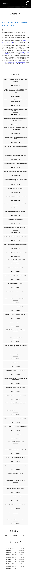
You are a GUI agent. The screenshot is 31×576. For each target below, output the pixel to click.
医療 (6, 535)
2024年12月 (14, 550)
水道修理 (15, 535)
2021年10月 (14, 557)
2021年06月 (14, 559)
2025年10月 (8, 550)
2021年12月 (21, 556)
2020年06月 (21, 565)
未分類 (10, 535)
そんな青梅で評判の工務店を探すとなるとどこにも (15, 62)
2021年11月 (8, 557)
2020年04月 (14, 566)
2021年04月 (8, 561)
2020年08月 (8, 565)
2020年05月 (8, 566)
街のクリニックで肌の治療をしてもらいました (15, 24)
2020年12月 (14, 563)
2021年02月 (21, 561)
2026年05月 (21, 547)
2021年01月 (8, 563)
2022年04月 (21, 554)
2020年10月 (21, 563)
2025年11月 (21, 548)
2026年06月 (14, 547)
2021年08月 (8, 559)
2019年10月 (8, 568)
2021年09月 (21, 557)
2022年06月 (14, 554)
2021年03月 (14, 561)
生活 (19, 535)
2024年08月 (14, 552)
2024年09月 (8, 552)
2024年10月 (21, 550)
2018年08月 (14, 568)
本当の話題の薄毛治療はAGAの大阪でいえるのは (13, 34)
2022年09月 (8, 554)
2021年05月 (21, 559)
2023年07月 (21, 552)
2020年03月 (21, 566)
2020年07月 (14, 565)
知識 (23, 535)
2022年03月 (8, 556)
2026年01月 (8, 548)
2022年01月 (14, 556)
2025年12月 (14, 548)
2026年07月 (8, 547)
